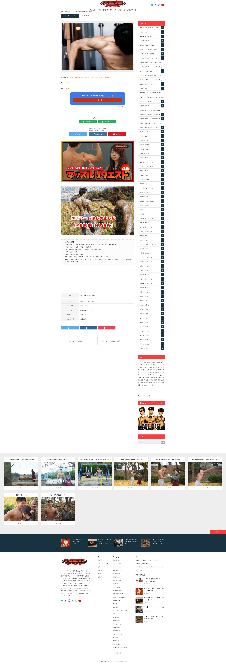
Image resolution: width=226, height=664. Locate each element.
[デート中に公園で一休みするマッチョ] (58, 477)
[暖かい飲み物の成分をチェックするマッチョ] (168, 477)
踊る (162, 382)
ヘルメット (158, 372)
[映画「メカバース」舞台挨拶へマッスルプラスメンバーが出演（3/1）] (139, 600)
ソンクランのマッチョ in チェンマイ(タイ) (151, 76)
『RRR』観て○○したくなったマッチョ (151, 123)
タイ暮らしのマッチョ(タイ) (151, 84)
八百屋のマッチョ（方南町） (151, 45)
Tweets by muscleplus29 (144, 395)
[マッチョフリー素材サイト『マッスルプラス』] (74, 566)
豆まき (155, 382)
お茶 (153, 362)
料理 (155, 380)
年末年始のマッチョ (151, 253)
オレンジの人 (70, 83)
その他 (23, 471)
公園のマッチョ (151, 339)
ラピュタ (161, 375)
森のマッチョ (151, 300)
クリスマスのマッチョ (151, 257)
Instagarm (107, 77)
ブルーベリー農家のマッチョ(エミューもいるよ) (151, 97)
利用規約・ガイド (102, 570)
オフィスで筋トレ (151, 144)
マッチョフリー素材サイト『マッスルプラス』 (116, 661)
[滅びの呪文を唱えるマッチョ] (58, 513)
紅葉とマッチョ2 (151, 266)
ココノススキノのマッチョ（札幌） (151, 27)
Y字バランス (142, 362)
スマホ (152, 367)
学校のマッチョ (151, 183)
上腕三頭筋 (131, 473)
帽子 (141, 380)
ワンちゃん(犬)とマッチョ (151, 32)
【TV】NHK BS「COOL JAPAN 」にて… (154, 608)
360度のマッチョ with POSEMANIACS (151, 93)
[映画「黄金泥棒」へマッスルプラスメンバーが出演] (139, 591)
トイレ (157, 367)
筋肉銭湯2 (151, 214)
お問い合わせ (101, 577)
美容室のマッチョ (151, 192)
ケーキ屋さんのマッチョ (151, 188)
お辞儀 (158, 362)
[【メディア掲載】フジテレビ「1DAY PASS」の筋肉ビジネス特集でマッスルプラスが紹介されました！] (139, 581)
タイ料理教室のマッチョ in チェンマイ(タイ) (151, 63)
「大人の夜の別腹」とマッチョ (151, 58)
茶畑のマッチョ (151, 292)
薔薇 (150, 382)
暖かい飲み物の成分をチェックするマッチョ (168, 459)
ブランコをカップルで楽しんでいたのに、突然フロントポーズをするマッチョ (94, 460)
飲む (153, 385)
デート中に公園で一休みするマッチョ (58, 459)
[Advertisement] (97, 279)
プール (144, 372)
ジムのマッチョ (151, 326)
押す (151, 380)
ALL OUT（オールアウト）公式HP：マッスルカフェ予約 (149, 567)
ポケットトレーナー (140, 570)
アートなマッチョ (151, 331)
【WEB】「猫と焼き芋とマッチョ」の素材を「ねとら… (154, 617)
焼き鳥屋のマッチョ (151, 105)
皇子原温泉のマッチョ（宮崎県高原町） (151, 110)
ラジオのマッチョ (151, 149)
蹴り (139, 385)
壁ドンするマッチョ (21, 495)
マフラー (149, 375)
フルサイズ (108, 122)
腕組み (146, 382)
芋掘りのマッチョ (151, 274)
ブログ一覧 (217, 532)
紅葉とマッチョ (151, 270)
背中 (22, 473)
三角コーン (141, 377)
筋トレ (93, 295)
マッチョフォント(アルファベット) (151, 175)
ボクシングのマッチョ (151, 101)
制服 (147, 377)
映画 (159, 380)
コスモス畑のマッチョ (151, 227)
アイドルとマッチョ (151, 153)
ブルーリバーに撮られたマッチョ (151, 127)
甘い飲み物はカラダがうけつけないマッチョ (204, 459)
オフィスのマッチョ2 (151, 348)
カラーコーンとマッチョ (151, 162)
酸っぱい (145, 385)
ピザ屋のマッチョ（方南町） (151, 54)
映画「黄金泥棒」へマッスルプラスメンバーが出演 (154, 589)
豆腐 (159, 382)
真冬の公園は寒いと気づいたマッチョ (131, 459)
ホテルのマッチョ (151, 157)
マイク (144, 375)
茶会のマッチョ (151, 296)
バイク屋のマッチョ (151, 41)
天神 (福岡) (83, 319)
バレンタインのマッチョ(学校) (151, 244)
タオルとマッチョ (151, 170)
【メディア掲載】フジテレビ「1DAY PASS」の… (152, 580)
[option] (74, 543)
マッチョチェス (151, 131)
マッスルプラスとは (103, 563)
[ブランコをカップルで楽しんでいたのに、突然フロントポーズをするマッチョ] (95, 477)
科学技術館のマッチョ (151, 36)
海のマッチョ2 (151, 313)
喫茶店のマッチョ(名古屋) (151, 201)
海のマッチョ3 (151, 309)
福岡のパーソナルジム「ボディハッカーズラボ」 (147, 560)
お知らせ (100, 567)
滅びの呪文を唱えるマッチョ (58, 495)
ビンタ (155, 370)
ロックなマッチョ (151, 335)
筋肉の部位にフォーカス (70, 16)
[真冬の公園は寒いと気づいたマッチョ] (131, 477)
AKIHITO (68, 88)
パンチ (142, 370)
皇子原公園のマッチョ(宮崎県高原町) (151, 114)
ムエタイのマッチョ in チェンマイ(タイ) (151, 67)
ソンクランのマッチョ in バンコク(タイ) (151, 80)
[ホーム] (62, 11)
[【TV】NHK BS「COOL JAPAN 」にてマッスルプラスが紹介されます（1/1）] (139, 609)
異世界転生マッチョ (151, 222)
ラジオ (155, 375)
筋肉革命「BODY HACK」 (142, 563)
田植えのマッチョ (151, 287)
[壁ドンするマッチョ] (21, 513)
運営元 (99, 573)
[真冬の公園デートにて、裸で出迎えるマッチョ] (21, 477)
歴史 (141, 382)
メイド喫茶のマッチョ (151, 196)
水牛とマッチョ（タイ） (151, 88)
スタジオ (146, 367)
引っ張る (147, 380)
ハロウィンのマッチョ (151, 261)
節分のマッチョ (151, 248)
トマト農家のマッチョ (151, 283)
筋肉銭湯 (151, 209)
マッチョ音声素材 (151, 179)
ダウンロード (21, 487)
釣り (149, 385)
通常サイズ (89, 122)
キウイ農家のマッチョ (151, 279)
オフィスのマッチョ (151, 344)
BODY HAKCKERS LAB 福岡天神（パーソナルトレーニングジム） (85, 77)
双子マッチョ (154, 377)
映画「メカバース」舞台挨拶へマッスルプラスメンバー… (154, 599)
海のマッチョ (151, 318)
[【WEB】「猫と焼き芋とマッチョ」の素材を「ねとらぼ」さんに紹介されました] (139, 619)
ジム (81, 295)
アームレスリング (146, 365)
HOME (99, 560)
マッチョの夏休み (151, 305)
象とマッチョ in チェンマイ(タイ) (151, 71)
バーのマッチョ (151, 205)
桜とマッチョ (151, 240)
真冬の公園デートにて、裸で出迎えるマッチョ (21, 459)
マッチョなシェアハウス (151, 166)
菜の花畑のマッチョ (151, 235)
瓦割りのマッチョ (151, 140)
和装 (160, 377)
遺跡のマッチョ (151, 322)
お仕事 (149, 362)
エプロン (155, 365)
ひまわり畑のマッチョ (151, 231)
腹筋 (59, 473)
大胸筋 (82, 314)
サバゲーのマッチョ (151, 136)
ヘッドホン (150, 372)
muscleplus (121, 106)
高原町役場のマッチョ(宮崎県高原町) (151, 118)
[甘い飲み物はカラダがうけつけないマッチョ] (205, 477)
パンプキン (148, 370)
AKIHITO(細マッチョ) (86, 310)
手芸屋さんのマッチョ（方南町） (151, 49)
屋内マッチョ (87, 295)
